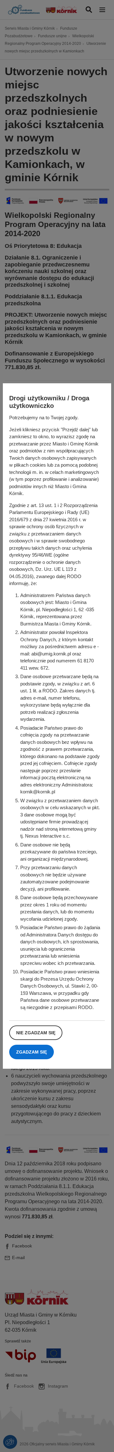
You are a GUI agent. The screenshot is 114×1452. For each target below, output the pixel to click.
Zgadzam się (31, 1052)
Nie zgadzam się (35, 1032)
